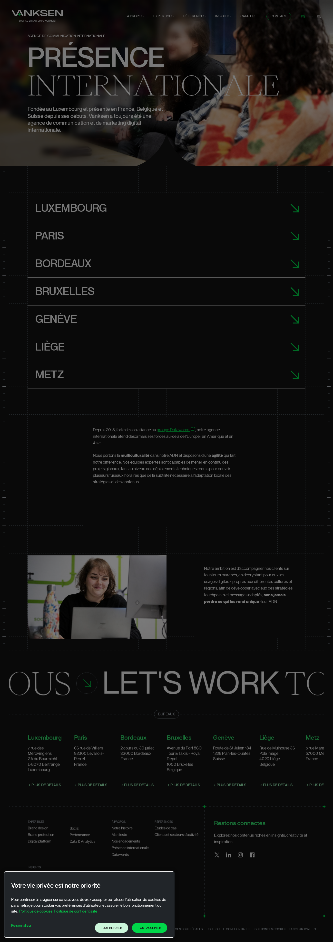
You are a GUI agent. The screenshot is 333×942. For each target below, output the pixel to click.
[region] (89, 904)
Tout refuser (111, 928)
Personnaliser (21, 926)
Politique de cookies (36, 911)
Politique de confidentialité (75, 911)
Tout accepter (149, 928)
